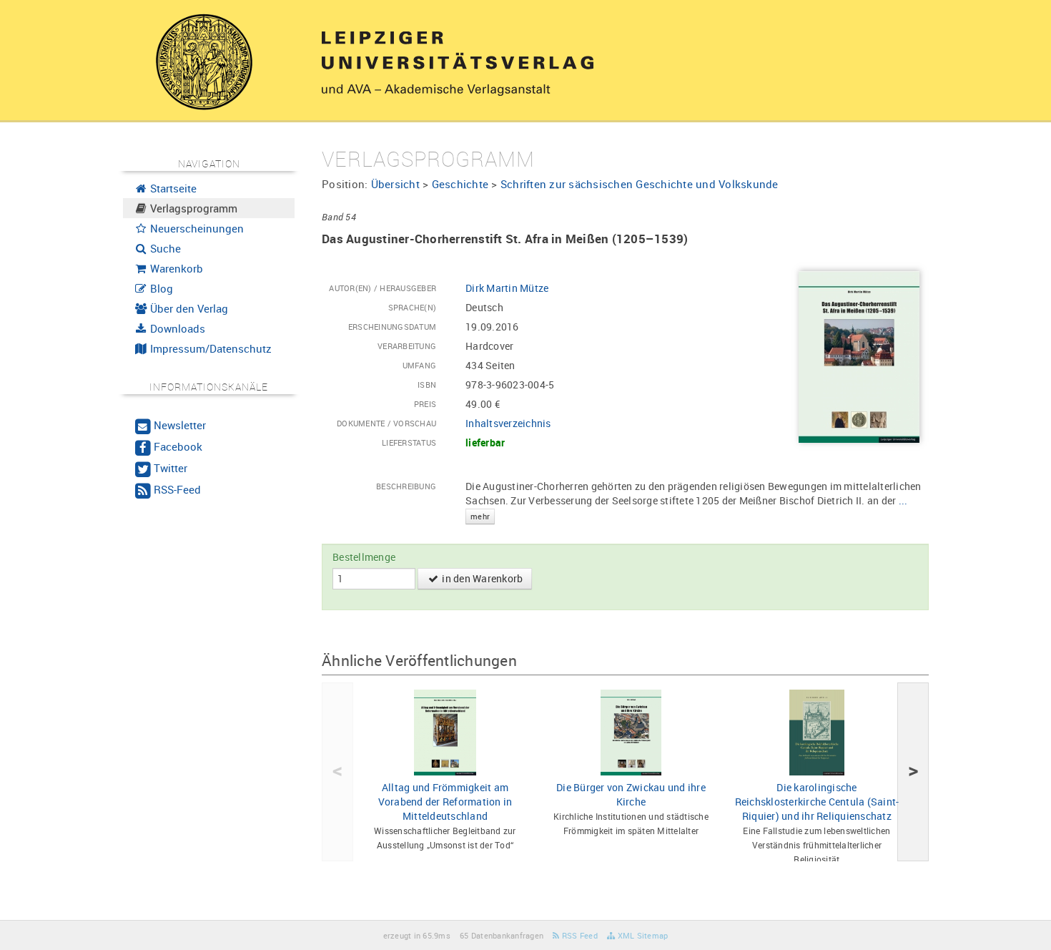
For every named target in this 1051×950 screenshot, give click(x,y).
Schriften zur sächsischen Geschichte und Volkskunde (639, 184)
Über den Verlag (187, 308)
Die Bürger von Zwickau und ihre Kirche (631, 794)
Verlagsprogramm (192, 208)
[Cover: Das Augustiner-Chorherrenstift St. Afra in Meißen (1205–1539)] (859, 356)
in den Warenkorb (481, 578)
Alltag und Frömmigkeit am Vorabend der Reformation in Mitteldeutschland (445, 801)
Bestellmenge (363, 557)
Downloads (176, 328)
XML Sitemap (641, 935)
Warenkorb (175, 268)
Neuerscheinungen (195, 228)
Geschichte (460, 184)
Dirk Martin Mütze (506, 288)
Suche (164, 248)
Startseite (172, 188)
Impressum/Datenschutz (209, 348)
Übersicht (395, 184)
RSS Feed (579, 935)
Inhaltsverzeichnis (508, 423)
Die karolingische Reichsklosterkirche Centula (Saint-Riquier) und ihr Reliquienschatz (817, 801)
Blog (160, 288)
